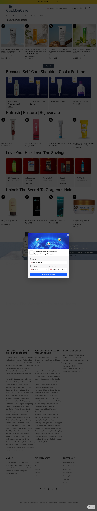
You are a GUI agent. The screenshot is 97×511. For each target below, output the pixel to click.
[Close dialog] (68, 235)
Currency (54, 266)
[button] (48, 262)
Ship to (34, 259)
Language (34, 266)
